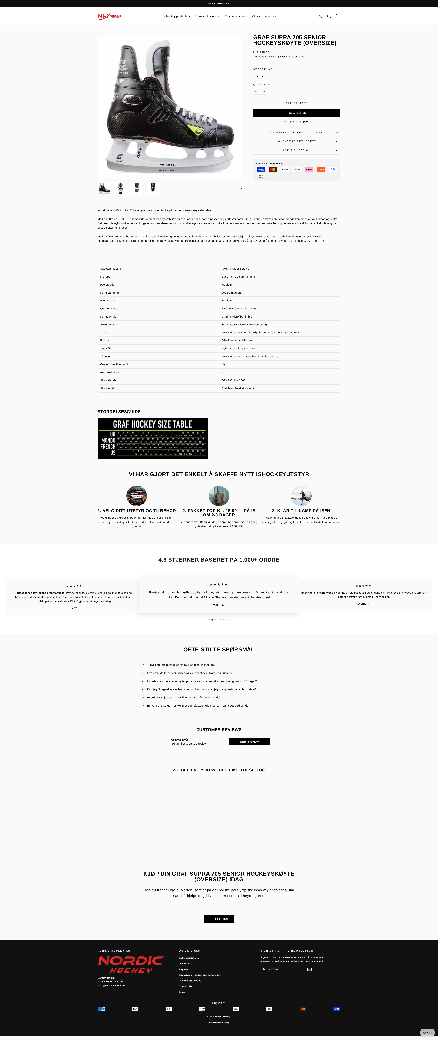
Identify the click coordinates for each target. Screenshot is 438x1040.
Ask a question (297, 150)
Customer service (236, 16)
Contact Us (185, 986)
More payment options (297, 121)
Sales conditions (189, 958)
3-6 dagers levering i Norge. (297, 132)
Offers (256, 16)
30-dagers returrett (296, 141)
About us (270, 16)
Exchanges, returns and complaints (200, 975)
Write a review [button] (249, 741)
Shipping (274, 56)
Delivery (184, 963)
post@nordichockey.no (111, 985)
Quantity (261, 84)
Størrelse (263, 69)
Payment (184, 969)
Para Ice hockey (206, 16)
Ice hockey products (175, 16)
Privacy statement (190, 980)
